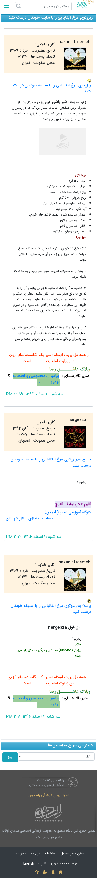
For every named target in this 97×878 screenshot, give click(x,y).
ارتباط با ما (50, 853)
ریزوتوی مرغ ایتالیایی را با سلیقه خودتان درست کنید (52, 88)
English (28, 863)
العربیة (42, 863)
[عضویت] (45, 872)
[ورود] (52, 872)
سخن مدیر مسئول (73, 853)
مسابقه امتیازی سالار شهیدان (29, 518)
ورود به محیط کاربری (63, 863)
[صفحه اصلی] (60, 872)
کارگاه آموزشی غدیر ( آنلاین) (68, 512)
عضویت (21, 853)
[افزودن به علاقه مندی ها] (36, 872)
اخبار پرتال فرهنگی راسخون (48, 795)
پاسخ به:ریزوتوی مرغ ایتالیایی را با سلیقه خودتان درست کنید (51, 462)
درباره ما (35, 853)
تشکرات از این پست (48, 402)
